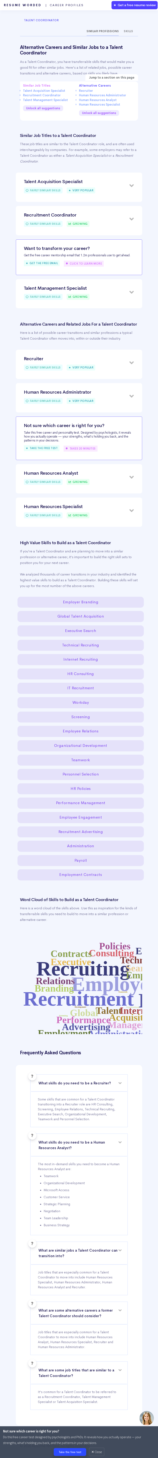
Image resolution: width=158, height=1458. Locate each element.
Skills (128, 31)
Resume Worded (44, 5)
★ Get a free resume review (134, 5)
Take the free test (70, 1452)
